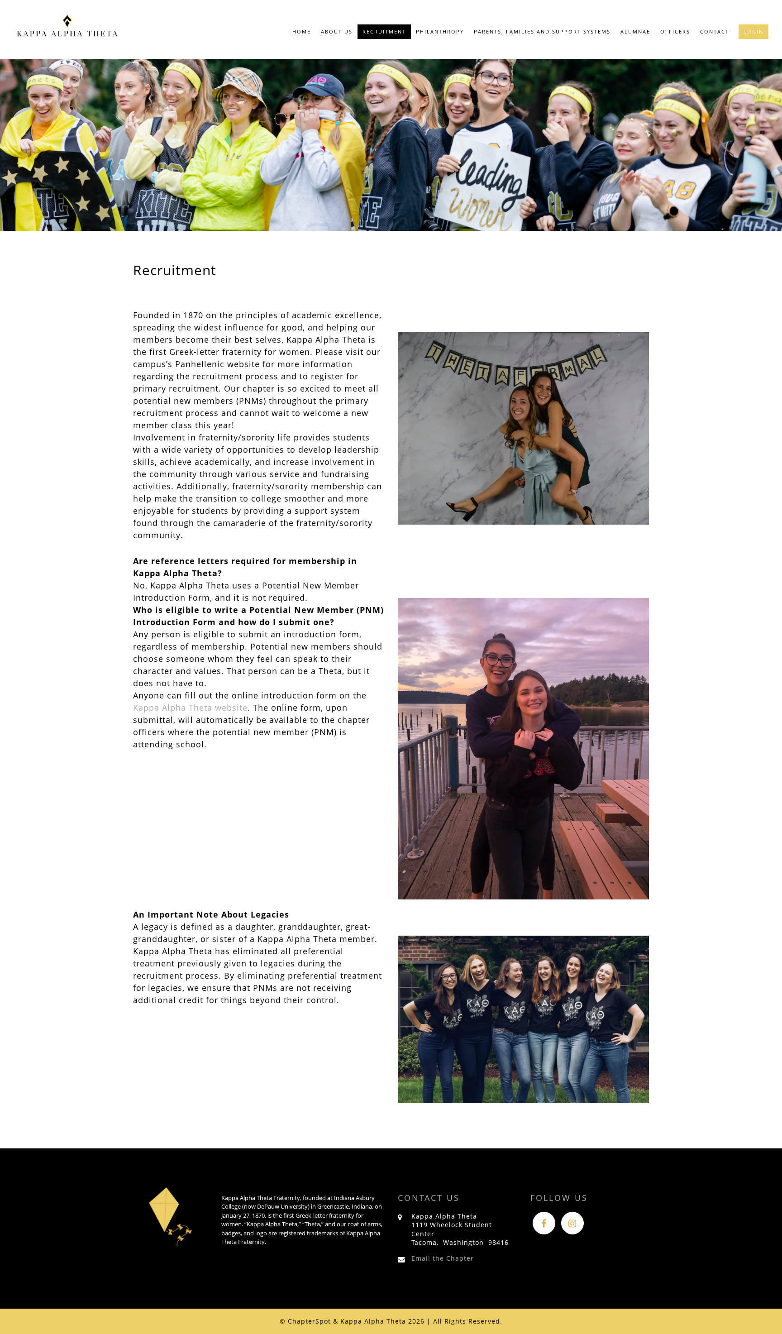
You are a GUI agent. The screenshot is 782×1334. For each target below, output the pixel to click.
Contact (714, 31)
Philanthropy (440, 31)
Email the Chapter (442, 1258)
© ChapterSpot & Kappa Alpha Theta (343, 1321)
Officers (675, 31)
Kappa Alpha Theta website (190, 707)
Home (301, 31)
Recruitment (384, 31)
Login (753, 31)
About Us (337, 31)
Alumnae (635, 31)
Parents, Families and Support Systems (542, 31)
